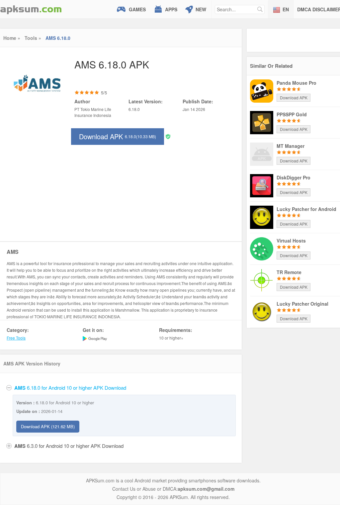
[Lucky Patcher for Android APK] (261, 216)
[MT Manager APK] (261, 153)
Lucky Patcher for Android (306, 209)
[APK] (31, 9)
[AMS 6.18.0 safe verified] (168, 136)
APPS (171, 9)
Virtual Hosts (291, 240)
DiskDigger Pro (293, 177)
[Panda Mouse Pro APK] (261, 90)
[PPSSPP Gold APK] (261, 122)
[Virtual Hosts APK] (261, 248)
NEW (201, 9)
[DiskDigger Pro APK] (261, 185)
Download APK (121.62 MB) (48, 426)
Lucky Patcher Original (302, 303)
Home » (11, 38)
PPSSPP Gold (292, 114)
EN (286, 9)
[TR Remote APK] (261, 279)
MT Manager (290, 146)
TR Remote (289, 272)
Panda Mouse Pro (296, 82)
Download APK (117, 136)
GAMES (137, 9)
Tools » (33, 38)
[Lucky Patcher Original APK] (261, 311)
